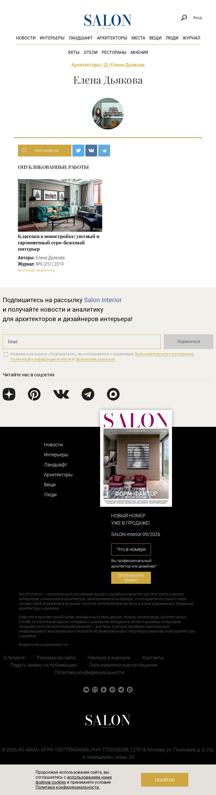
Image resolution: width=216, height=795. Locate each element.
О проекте (14, 657)
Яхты (74, 52)
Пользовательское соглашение (123, 665)
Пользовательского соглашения (164, 354)
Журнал (191, 38)
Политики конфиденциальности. (68, 787)
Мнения (139, 52)
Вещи (155, 38)
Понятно (165, 780)
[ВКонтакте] (91, 150)
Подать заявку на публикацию (43, 665)
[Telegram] (104, 150)
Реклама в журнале (108, 657)
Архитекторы (112, 38)
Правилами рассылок (95, 359)
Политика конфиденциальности (89, 672)
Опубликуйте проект (131, 578)
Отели (90, 52)
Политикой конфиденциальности (41, 359)
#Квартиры (46, 270)
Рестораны (114, 52)
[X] (78, 150)
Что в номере (131, 549)
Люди (172, 38)
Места (138, 38)
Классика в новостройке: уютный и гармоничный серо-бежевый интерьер (59, 242)
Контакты (153, 657)
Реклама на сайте (56, 657)
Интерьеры (52, 38)
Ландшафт (81, 38)
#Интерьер (26, 270)
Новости (26, 38)
